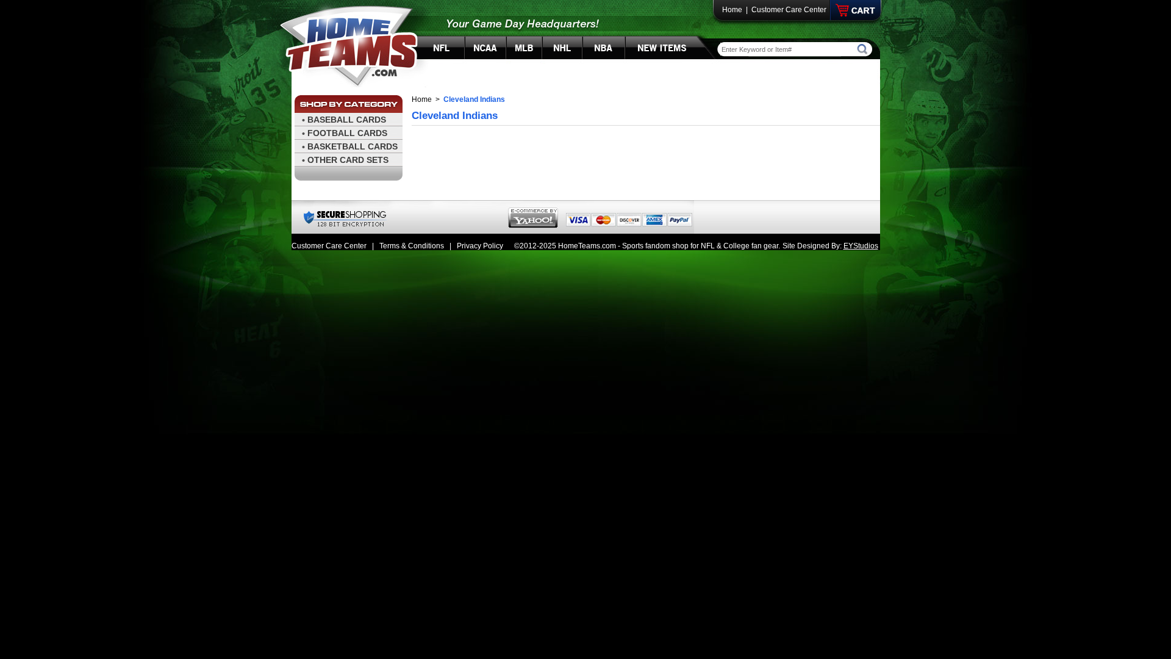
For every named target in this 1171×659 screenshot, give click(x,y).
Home (732, 9)
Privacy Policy (480, 246)
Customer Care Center (788, 9)
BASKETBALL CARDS (352, 146)
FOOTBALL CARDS (347, 133)
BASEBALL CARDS (346, 119)
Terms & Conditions (411, 246)
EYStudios (860, 246)
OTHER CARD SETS (348, 160)
